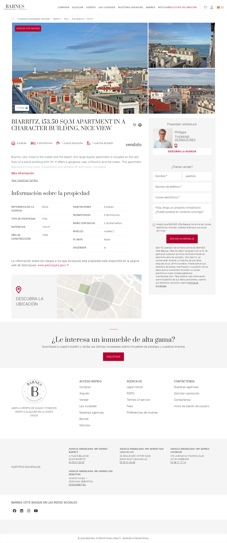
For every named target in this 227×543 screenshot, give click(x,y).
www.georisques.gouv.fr (53, 265)
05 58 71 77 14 (178, 462)
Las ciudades (106, 7)
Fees (130, 406)
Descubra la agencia (182, 151)
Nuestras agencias (130, 7)
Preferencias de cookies (142, 412)
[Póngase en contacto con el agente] (176, 145)
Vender (91, 7)
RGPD (130, 393)
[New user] (211, 7)
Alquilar (77, 7)
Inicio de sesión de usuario (191, 406)
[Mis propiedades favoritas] (205, 7)
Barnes (150, 7)
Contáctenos (182, 399)
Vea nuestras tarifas (24, 180)
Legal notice (135, 387)
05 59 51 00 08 (127, 462)
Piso (66, 19)
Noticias (163, 7)
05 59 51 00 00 (76, 462)
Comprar (63, 7)
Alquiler (84, 393)
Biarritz (56, 19)
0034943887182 (77, 484)
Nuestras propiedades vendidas (34, 19)
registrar (113, 356)
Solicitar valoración (183, 7)
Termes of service (138, 399)
